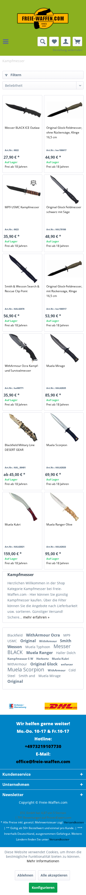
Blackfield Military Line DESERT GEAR (20, 447)
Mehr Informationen (43, 861)
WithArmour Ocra (43, 635)
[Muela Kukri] (23, 507)
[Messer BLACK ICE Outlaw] (23, 110)
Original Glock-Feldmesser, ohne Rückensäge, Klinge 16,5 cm (64, 132)
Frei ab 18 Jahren (16, 167)
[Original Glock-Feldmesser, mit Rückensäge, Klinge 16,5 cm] (64, 268)
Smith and (27, 676)
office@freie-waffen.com (43, 761)
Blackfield (15, 635)
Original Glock (44, 664)
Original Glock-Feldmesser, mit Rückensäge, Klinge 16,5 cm (64, 291)
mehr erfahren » (36, 617)
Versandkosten (74, 822)
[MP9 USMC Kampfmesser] (23, 189)
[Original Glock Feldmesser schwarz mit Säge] (64, 189)
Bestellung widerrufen (67, 50)
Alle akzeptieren (54, 875)
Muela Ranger (40, 652)
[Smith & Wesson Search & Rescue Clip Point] (23, 268)
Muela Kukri (13, 524)
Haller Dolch (66, 652)
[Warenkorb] (77, 41)
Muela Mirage (55, 366)
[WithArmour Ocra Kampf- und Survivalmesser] (23, 348)
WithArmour (48, 641)
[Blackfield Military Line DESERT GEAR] (23, 427)
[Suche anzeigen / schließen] (42, 41)
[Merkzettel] (54, 41)
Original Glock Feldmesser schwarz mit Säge (63, 209)
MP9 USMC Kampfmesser (22, 207)
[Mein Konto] (65, 41)
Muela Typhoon (38, 647)
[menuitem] (7, 41)
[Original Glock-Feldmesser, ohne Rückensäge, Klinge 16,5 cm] (64, 110)
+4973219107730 (43, 746)
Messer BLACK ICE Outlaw (22, 128)
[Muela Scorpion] (64, 427)
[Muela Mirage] (64, 348)
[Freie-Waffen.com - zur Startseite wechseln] (43, 18)
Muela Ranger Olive (59, 524)
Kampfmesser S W (20, 659)
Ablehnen (25, 875)
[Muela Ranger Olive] (64, 507)
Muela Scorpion (56, 445)
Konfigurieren (43, 887)
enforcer (67, 664)
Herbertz (42, 659)
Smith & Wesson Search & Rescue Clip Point (22, 288)
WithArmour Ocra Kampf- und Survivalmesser (21, 368)
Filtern (15, 75)
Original (28, 640)
